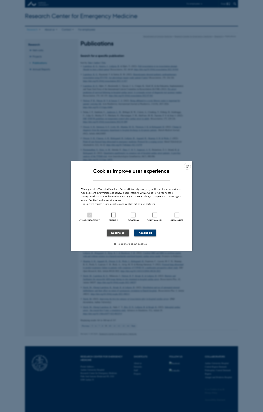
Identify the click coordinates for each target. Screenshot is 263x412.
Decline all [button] (117, 232)
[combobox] (187, 166)
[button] (131, 244)
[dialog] (131, 206)
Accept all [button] (145, 232)
